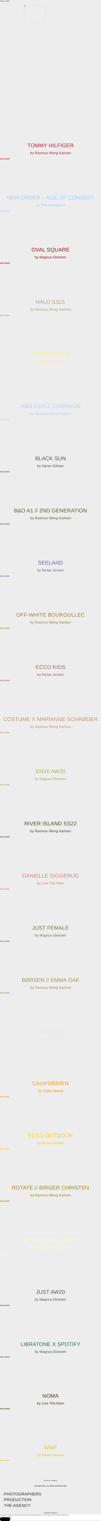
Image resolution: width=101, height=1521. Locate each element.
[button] (50, 116)
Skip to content (5, 1)
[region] (50, 72)
